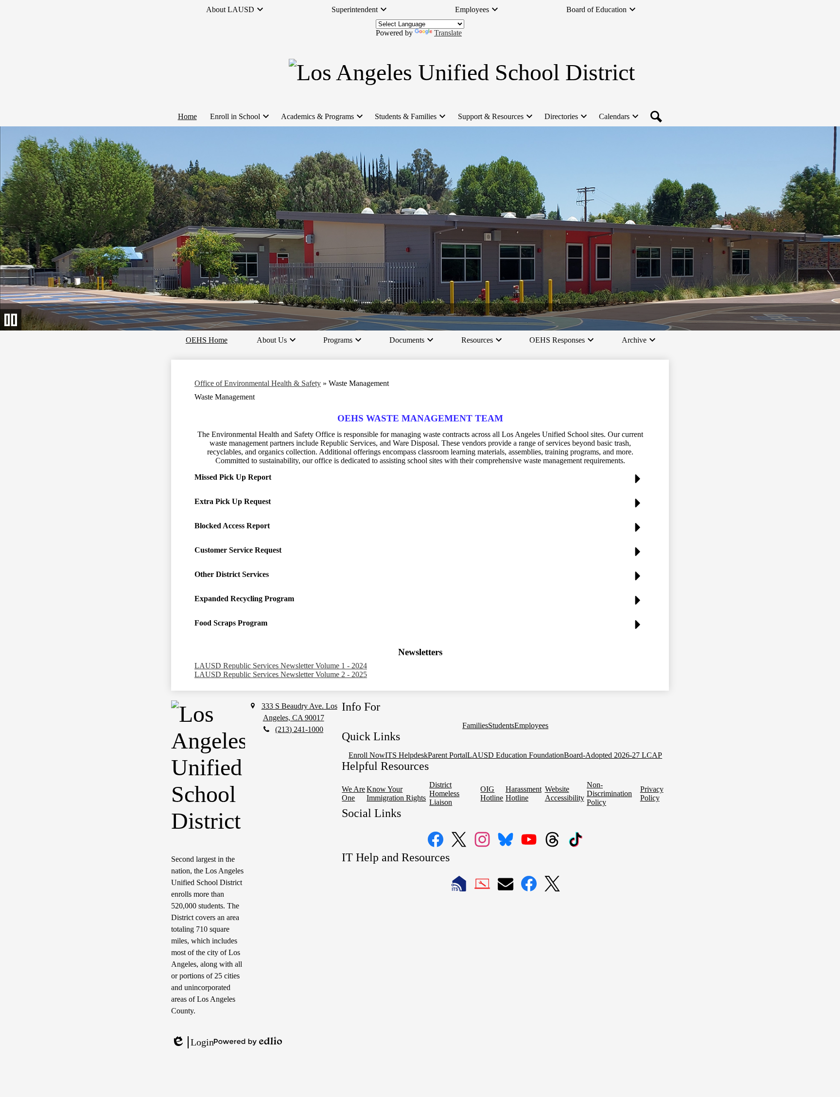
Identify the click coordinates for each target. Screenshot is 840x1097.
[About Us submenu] (275, 340)
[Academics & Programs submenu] (321, 116)
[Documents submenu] (410, 340)
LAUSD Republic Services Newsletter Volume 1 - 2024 (280, 666)
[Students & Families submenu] (409, 116)
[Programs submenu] (341, 340)
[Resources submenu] (481, 340)
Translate (448, 33)
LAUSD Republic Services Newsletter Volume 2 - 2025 (280, 674)
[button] (420, 481)
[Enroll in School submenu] (239, 116)
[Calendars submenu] (618, 116)
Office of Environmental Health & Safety (257, 383)
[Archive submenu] (638, 340)
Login (192, 1042)
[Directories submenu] (565, 116)
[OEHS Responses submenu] (560, 340)
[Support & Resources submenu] (494, 116)
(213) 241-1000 (299, 729)
